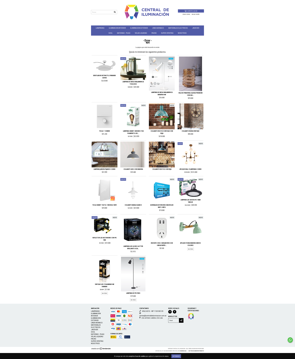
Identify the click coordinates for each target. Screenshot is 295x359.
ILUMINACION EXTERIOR (139, 28)
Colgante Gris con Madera (133, 169)
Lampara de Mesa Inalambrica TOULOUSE (133, 83)
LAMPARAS (100, 28)
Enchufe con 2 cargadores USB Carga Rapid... (162, 244)
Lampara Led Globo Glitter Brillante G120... (133, 247)
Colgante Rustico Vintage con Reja (162, 132)
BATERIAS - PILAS (123, 33)
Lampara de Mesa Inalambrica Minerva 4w (162, 93)
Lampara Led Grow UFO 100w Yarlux (191, 201)
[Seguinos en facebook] (174, 311)
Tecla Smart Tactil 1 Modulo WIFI (104, 205)
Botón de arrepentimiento (196, 351)
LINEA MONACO (158, 28)
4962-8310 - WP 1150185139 (152, 311)
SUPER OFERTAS (167, 33)
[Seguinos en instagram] (170, 311)
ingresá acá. (183, 351)
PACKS (154, 33)
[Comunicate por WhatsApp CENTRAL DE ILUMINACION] (290, 340)
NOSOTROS (182, 33)
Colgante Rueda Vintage (190, 131)
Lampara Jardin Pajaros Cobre (104, 169)
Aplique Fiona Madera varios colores (190, 244)
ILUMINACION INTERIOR (117, 28)
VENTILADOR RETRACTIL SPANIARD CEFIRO (104, 76)
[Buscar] (114, 12)
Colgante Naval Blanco (133, 205)
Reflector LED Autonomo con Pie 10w (105, 239)
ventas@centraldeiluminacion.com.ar (152, 316)
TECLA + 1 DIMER (104, 131)
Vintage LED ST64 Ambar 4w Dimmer (104, 285)
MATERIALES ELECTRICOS (178, 28)
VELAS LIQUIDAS (141, 33)
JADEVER (195, 28)
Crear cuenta (186, 14)
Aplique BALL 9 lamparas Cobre (190, 169)
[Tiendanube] (101, 349)
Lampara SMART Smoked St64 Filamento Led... (133, 132)
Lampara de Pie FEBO (133, 293)
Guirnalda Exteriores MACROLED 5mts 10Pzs (161, 206)
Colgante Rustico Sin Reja (161, 169)
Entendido (176, 356)
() (192, 11)
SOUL (111, 33)
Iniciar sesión (195, 14)
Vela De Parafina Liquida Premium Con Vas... (190, 94)
